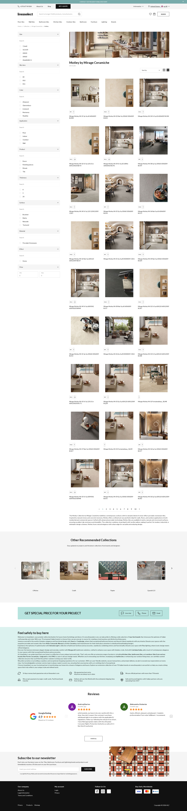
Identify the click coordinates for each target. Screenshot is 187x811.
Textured (26, 225)
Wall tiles (32, 22)
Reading (25, 116)
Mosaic (25, 168)
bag (154, 14)
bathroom (120, 656)
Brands (113, 22)
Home (19, 26)
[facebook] (97, 791)
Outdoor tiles (71, 22)
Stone (25, 261)
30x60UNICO (27, 60)
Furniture (94, 22)
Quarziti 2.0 (151, 590)
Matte (25, 218)
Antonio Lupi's (54, 646)
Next (172, 568)
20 (23, 196)
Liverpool (26, 109)
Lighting (104, 22)
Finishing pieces (28, 165)
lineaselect (25, 14)
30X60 (25, 57)
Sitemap (37, 805)
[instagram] (103, 791)
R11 (24, 84)
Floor (24, 133)
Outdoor (26, 140)
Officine (35, 590)
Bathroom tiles (44, 22)
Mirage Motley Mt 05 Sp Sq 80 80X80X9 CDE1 (119, 259)
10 (135, 509)
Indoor (25, 136)
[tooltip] (126, 613)
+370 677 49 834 (26, 6)
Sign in (163, 14)
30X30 (25, 53)
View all (93, 738)
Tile (24, 172)
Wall (24, 143)
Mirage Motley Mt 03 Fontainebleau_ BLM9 (118, 449)
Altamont (26, 102)
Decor (25, 161)
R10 (24, 80)
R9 (23, 77)
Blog (49, 6)
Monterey (26, 112)
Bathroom (83, 22)
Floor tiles (21, 22)
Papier (112, 590)
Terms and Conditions (25, 795)
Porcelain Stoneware (30, 243)
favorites (150, 14)
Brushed (25, 214)
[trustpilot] (109, 791)
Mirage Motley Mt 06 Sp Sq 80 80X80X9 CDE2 (119, 354)
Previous (15, 568)
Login (56, 790)
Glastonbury (27, 105)
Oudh (74, 590)
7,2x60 (25, 46)
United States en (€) (158, 6)
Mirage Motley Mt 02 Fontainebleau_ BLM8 (152, 401)
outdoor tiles (151, 654)
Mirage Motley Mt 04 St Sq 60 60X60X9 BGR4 (153, 116)
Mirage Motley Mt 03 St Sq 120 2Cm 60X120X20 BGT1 (81, 402)
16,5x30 (25, 50)
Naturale (25, 221)
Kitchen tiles (57, 22)
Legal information (23, 793)
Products (29, 805)
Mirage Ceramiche (36, 26)
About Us (39, 6)
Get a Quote (63, 6)
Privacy (57, 793)
